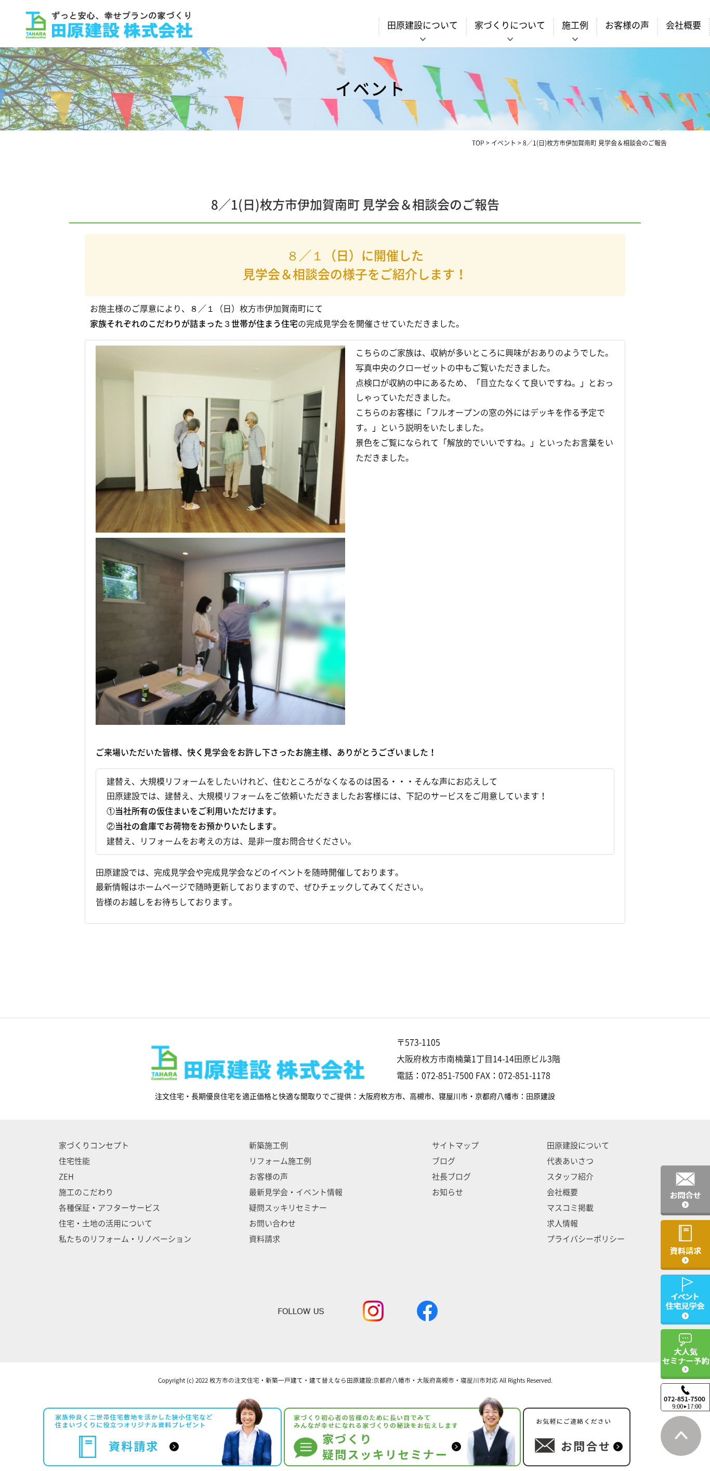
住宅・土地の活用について (105, 1223)
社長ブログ (451, 1177)
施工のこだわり (86, 1192)
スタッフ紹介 (570, 1177)
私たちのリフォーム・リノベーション (125, 1239)
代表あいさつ (570, 1161)
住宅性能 (74, 1161)
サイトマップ (455, 1145)
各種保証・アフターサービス (109, 1208)
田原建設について (578, 1145)
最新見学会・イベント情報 (296, 1192)
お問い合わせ (272, 1223)
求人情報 (562, 1223)
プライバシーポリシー (586, 1239)
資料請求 (264, 1239)
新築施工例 (268, 1145)
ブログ (443, 1161)
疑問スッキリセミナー (288, 1208)
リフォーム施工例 (280, 1161)
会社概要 (683, 25)
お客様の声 (627, 25)
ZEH (66, 1177)
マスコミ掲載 (570, 1208)
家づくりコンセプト (94, 1145)
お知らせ (447, 1192)
